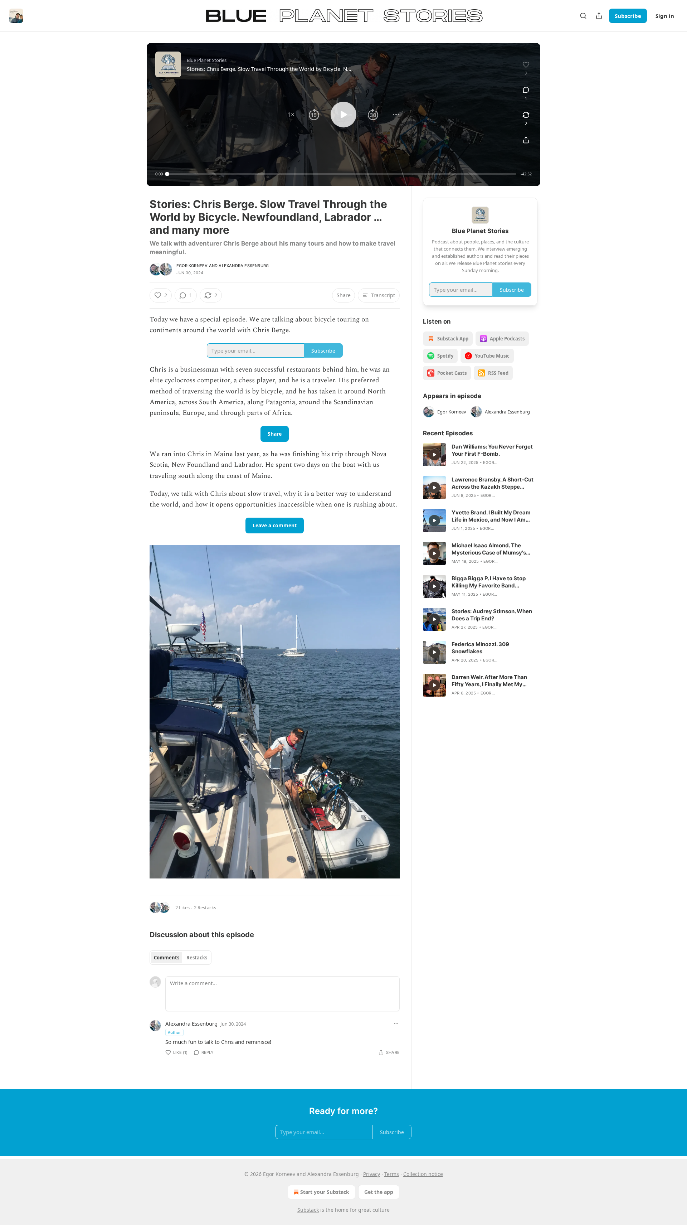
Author (174, 1032)
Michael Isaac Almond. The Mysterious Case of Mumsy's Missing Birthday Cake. (489, 549)
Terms (391, 1174)
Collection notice (423, 1174)
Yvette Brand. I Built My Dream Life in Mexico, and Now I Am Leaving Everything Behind (491, 516)
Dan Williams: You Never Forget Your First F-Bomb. (492, 450)
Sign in (665, 15)
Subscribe (628, 15)
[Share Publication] (599, 16)
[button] (291, 114)
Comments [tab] (166, 957)
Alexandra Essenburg (244, 265)
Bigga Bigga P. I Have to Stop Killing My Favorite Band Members (489, 582)
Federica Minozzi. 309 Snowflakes (480, 648)
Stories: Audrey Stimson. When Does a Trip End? (492, 615)
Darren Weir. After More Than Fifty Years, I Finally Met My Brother (489, 681)
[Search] (583, 16)
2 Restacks (205, 907)
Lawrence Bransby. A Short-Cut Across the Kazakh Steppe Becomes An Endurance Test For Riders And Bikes (493, 483)
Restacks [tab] (196, 957)
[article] (480, 454)
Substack (308, 1209)
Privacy (371, 1174)
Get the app (378, 1191)
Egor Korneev (192, 265)
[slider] (341, 174)
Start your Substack (324, 1191)
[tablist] (180, 957)
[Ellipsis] (396, 1023)
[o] (434, 454)
